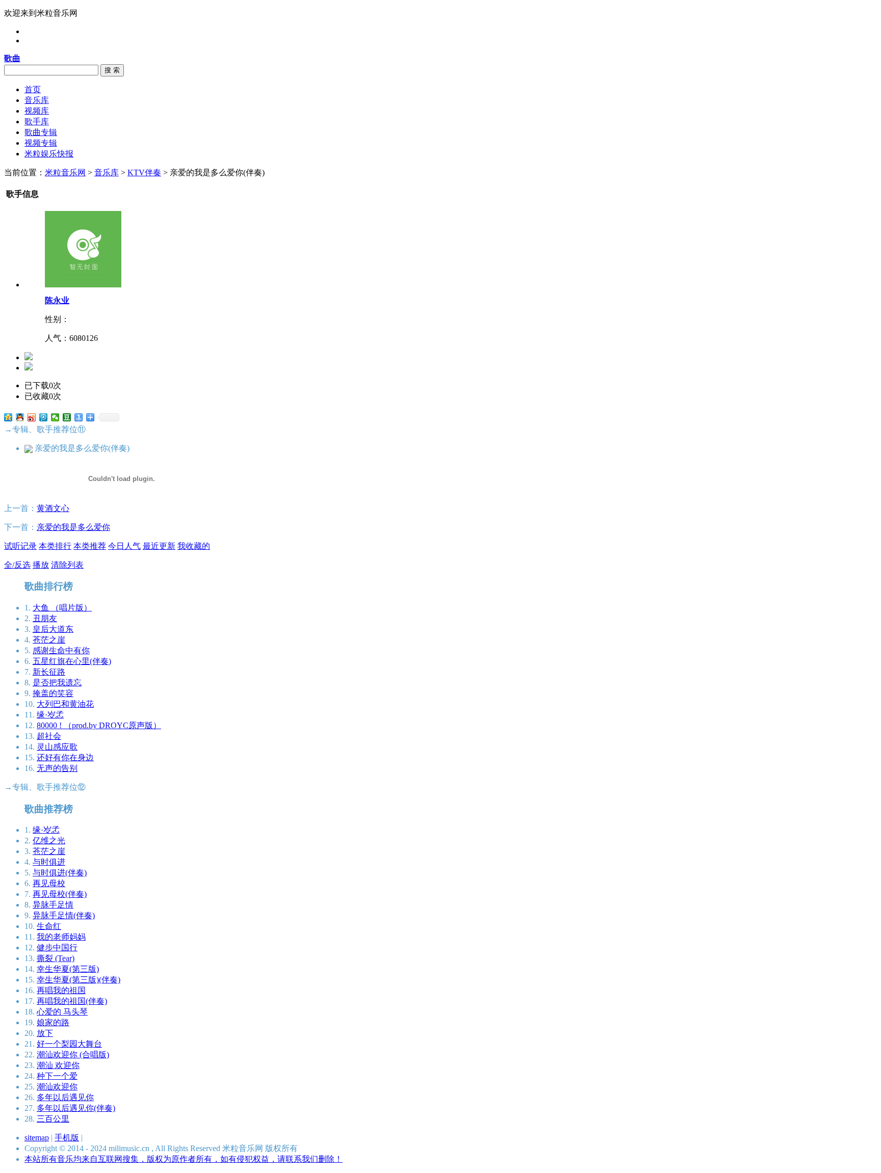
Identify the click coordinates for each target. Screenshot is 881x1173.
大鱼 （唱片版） (62, 607)
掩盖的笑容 (53, 693)
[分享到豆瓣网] (67, 417)
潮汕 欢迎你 (58, 1065)
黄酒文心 (53, 508)
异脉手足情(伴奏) (64, 915)
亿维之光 (49, 840)
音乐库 (36, 100)
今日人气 (124, 546)
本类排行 (55, 546)
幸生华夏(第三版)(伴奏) (78, 979)
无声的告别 (57, 768)
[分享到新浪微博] (32, 417)
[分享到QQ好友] (20, 417)
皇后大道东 (53, 629)
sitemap (36, 1137)
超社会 (49, 736)
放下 (45, 1033)
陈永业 (57, 300)
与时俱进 (49, 862)
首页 (32, 89)
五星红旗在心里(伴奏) (72, 661)
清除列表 (67, 565)
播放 (41, 565)
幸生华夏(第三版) (68, 969)
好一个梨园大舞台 (69, 1043)
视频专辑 (40, 143)
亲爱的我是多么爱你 (73, 527)
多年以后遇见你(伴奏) (76, 1108)
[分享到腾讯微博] (43, 417)
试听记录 (20, 546)
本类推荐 (89, 546)
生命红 (49, 926)
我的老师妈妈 (61, 936)
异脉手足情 (53, 904)
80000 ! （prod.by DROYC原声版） (99, 725)
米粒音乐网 (65, 172)
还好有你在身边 (65, 757)
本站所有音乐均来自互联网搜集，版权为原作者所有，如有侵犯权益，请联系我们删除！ (183, 1159)
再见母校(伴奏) (60, 894)
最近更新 (159, 546)
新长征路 (49, 672)
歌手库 (36, 121)
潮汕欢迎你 (57, 1086)
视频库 (36, 110)
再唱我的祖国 (61, 990)
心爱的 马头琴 (62, 1011)
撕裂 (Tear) (55, 958)
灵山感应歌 (57, 746)
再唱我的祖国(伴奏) (72, 1001)
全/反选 (17, 565)
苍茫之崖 (49, 639)
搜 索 (112, 70)
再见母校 (49, 883)
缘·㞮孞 (50, 714)
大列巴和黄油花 (65, 704)
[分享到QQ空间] (8, 417)
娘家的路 (53, 1022)
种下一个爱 (57, 1076)
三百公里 (53, 1118)
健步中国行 (57, 947)
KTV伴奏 (144, 172)
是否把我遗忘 (57, 682)
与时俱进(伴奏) (60, 872)
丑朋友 (45, 618)
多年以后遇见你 (65, 1097)
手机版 (67, 1137)
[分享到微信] (55, 417)
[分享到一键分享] (78, 417)
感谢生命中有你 (61, 650)
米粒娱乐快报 (48, 153)
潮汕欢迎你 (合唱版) (73, 1054)
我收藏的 (193, 546)
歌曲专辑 (40, 132)
